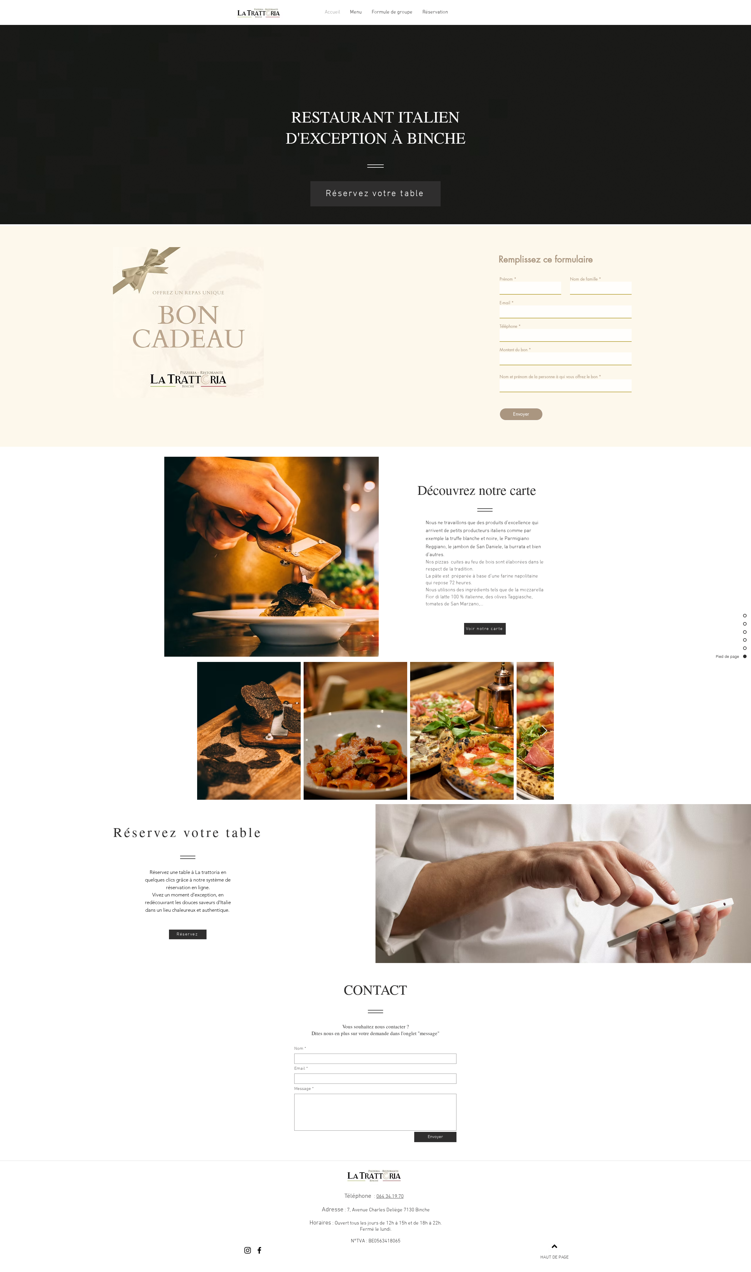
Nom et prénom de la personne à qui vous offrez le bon (549, 377)
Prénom (506, 279)
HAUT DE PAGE (554, 1257)
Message (302, 1089)
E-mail (505, 303)
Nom (298, 1049)
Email (299, 1068)
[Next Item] (544, 731)
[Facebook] (259, 1250)
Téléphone (508, 326)
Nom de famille (584, 279)
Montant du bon (513, 350)
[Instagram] (247, 1250)
